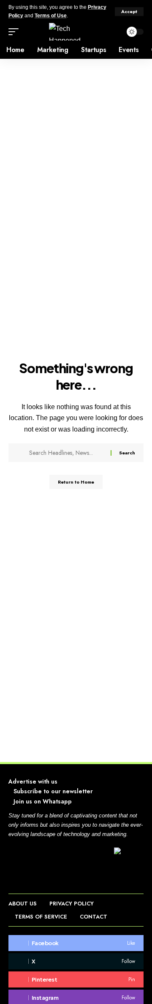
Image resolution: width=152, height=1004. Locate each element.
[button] (129, 11)
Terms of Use (51, 16)
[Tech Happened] (76, 32)
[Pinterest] (76, 979)
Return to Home (76, 482)
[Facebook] (76, 943)
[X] (76, 961)
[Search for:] (67, 452)
